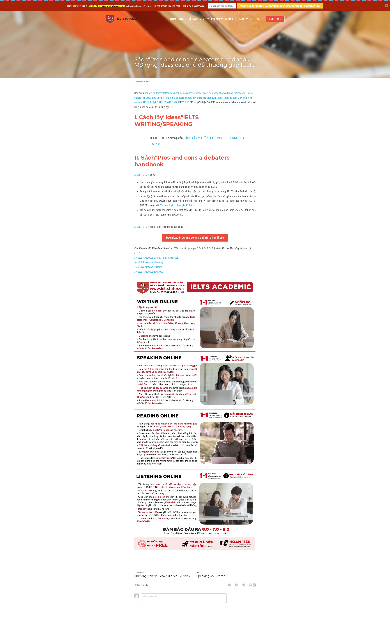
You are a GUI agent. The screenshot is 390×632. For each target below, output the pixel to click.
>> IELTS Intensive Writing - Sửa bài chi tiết (156, 257)
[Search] (258, 19)
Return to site (142, 585)
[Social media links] (263, 19)
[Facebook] (229, 585)
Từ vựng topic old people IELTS (176, 205)
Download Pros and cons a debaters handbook (195, 237)
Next (198, 572)
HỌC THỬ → (275, 19)
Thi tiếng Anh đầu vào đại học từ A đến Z (162, 576)
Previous (140, 572)
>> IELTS (139, 271)
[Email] (250, 585)
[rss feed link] (254, 585)
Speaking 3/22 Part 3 (211, 576)
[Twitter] (236, 585)
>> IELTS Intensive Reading (148, 267)
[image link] (110, 18)
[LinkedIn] (243, 585)
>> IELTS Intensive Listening (148, 262)
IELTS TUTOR (141, 175)
